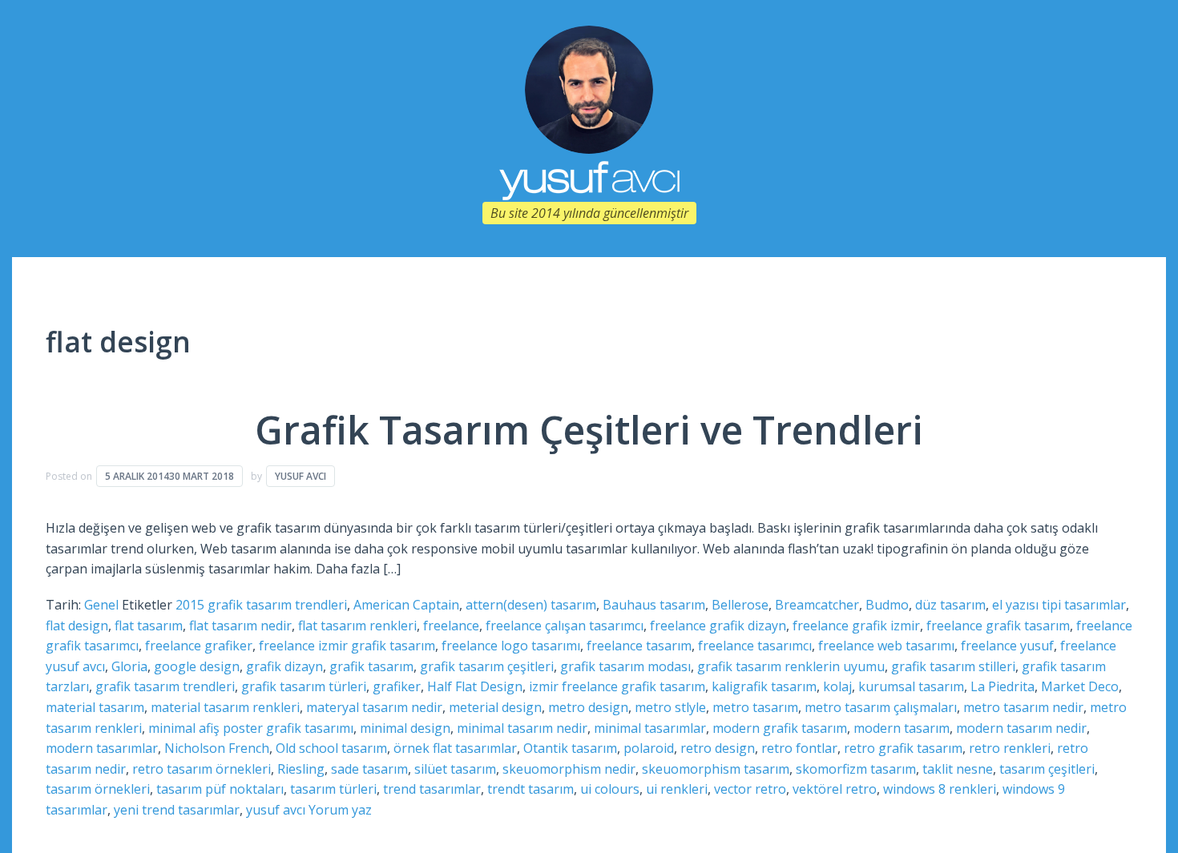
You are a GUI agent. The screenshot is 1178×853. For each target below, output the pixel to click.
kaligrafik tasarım (764, 686)
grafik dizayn (284, 666)
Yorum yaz (340, 810)
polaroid (648, 748)
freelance (451, 625)
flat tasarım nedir (240, 625)
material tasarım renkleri (225, 707)
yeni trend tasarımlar (177, 810)
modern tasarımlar (102, 748)
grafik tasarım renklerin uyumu (791, 666)
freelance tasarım (639, 645)
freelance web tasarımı (886, 645)
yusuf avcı (275, 810)
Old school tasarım (331, 748)
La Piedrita (1002, 686)
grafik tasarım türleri (303, 686)
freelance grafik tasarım (998, 625)
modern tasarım (901, 728)
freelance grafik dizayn (718, 625)
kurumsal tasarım (911, 686)
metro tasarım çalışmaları (881, 707)
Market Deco (1080, 686)
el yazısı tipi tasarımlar (1059, 605)
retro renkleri (1010, 748)
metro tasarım (755, 707)
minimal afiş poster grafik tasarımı (250, 728)
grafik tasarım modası (625, 666)
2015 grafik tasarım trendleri (261, 605)
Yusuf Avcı (300, 476)
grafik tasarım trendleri (165, 686)
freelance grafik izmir (856, 625)
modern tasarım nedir (1021, 728)
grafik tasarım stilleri (953, 666)
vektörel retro (835, 789)
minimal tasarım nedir (522, 728)
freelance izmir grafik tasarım (347, 645)
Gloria (129, 666)
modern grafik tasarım (779, 728)
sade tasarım (369, 769)
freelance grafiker (198, 645)
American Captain (406, 605)
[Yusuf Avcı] (589, 88)
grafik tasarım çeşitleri (487, 666)
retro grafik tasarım (903, 748)
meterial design (495, 707)
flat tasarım (149, 625)
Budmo (887, 605)
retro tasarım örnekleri (201, 769)
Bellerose (740, 605)
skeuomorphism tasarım (715, 769)
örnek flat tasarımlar (455, 748)
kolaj (837, 686)
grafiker (397, 686)
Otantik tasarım (570, 748)
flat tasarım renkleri (357, 625)
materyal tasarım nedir (374, 707)
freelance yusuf (1007, 645)
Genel (101, 605)
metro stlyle (670, 707)
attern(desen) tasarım (531, 605)
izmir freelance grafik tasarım (617, 686)
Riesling (301, 769)
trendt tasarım (530, 789)
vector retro (750, 789)
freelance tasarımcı (755, 645)
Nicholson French (216, 748)
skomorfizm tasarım (856, 769)
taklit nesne (957, 769)
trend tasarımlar (432, 789)
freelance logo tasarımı (511, 645)
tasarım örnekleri (98, 789)
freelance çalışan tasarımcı (564, 625)
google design (197, 666)
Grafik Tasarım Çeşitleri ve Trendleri (589, 430)
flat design (77, 625)
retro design (717, 748)
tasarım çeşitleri (1047, 769)
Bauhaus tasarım (654, 605)
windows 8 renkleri (939, 789)
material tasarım (95, 707)
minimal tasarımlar (650, 728)
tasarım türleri (333, 789)
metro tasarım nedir (1023, 707)
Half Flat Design (474, 686)
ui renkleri (677, 789)
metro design (588, 707)
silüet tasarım (455, 769)
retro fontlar (799, 748)
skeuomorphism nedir (568, 769)
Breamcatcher (817, 605)
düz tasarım (950, 605)
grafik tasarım (371, 666)
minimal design (405, 728)
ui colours (609, 789)
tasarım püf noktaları (220, 789)
